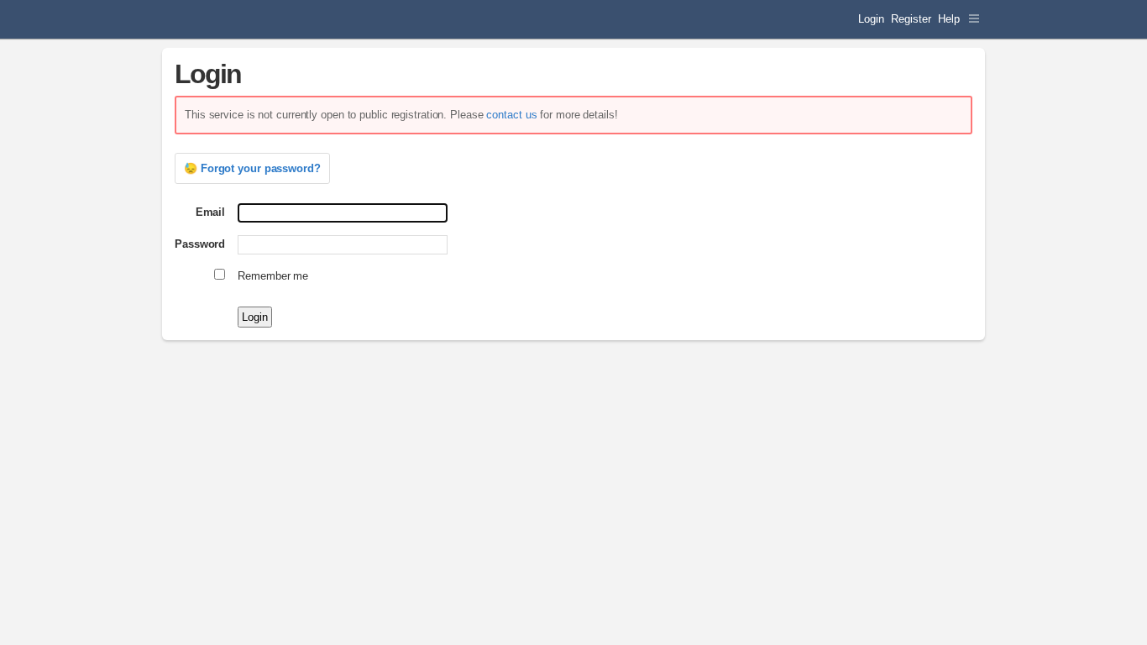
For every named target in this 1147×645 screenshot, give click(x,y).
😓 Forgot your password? (252, 168)
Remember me (273, 276)
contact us (511, 114)
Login (871, 19)
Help (949, 19)
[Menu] (974, 19)
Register (910, 19)
